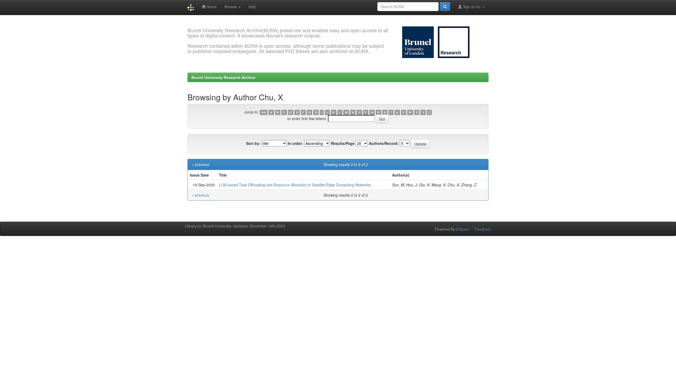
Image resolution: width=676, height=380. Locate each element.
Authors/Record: (384, 143)
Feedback (483, 229)
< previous (200, 164)
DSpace (462, 229)
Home (211, 6)
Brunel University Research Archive (223, 77)
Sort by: (253, 143)
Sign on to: (472, 6)
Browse (231, 6)
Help (252, 6)
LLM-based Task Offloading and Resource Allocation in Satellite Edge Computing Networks (295, 184)
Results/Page (343, 143)
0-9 (264, 112)
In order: (295, 143)
